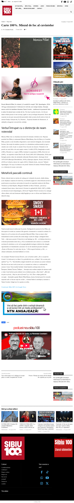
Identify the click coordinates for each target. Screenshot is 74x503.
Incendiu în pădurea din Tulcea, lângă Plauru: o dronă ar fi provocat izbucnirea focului (62, 102)
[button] (71, 12)
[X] (30, 32)
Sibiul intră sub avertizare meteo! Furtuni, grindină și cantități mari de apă (66, 113)
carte (8, 322)
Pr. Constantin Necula (8, 29)
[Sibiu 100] (7, 10)
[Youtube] (64, 1)
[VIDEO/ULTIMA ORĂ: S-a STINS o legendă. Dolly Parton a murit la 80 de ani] (28, 416)
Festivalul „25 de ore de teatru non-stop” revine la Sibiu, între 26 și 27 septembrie (64, 425)
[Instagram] (41, 483)
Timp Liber (9, 21)
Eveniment (55, 98)
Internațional (63, 143)
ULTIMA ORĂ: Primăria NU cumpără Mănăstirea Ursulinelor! (9, 425)
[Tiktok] (71, 1)
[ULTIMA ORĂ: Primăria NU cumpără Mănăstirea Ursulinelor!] (9, 416)
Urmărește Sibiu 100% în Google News (13, 287)
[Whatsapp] (68, 1)
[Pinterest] (34, 32)
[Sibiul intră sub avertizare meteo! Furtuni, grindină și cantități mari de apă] (56, 111)
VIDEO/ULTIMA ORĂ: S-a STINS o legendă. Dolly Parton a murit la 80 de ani (27, 425)
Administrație (63, 129)
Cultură (3, 21)
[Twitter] (47, 483)
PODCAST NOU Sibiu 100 (26, 328)
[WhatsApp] (39, 32)
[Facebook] (61, 1)
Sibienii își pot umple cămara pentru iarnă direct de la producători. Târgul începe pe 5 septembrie (65, 123)
